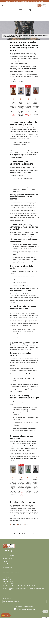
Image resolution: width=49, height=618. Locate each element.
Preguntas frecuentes (7, 563)
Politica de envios (7, 579)
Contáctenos (5, 561)
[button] (13, 99)
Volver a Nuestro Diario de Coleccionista (25, 534)
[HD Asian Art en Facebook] (3, 551)
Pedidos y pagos (6, 577)
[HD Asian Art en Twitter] (6, 551)
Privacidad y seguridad (8, 583)
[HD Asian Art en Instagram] (11, 551)
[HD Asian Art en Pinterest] (9, 551)
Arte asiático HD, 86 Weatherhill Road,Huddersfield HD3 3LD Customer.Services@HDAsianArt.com (11, 569)
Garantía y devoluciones (8, 581)
